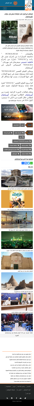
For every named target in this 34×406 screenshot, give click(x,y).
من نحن (28, 393)
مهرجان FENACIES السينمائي (21, 141)
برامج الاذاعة (21, 386)
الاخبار (28, 386)
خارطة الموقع (11, 390)
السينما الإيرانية (25, 149)
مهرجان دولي (18, 133)
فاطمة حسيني (27, 62)
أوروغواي (29, 95)
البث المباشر (27, 390)
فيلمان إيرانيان (25, 145)
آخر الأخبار (27, 345)
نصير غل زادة (7, 133)
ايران (22, 125)
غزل (21, 137)
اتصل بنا (19, 390)
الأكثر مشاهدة (26, 349)
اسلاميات (8, 386)
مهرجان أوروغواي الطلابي (10, 149)
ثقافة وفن (16, 125)
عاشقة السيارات (13, 145)
